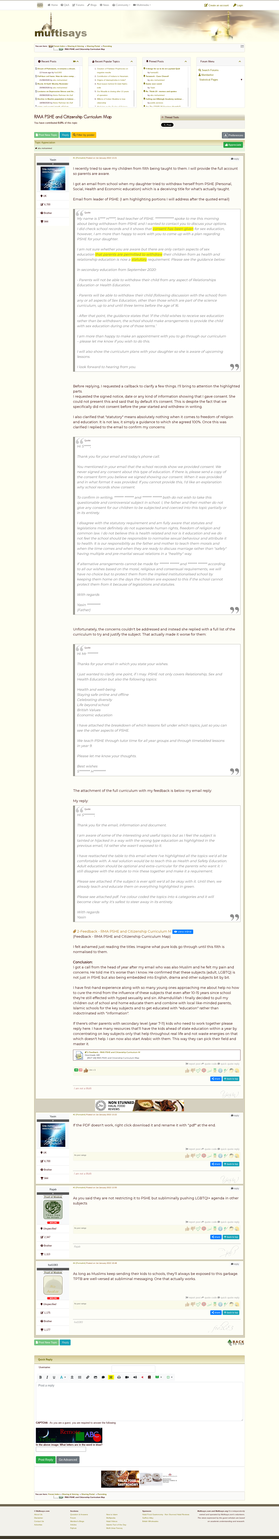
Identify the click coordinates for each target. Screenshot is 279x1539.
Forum (73, 1518)
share (217, 1079)
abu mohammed (60, 80)
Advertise (38, 1525)
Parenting (107, 46)
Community (121, 5)
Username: (45, 1367)
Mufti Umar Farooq (114, 1528)
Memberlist (207, 75)
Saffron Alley (147, 1518)
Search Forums (210, 70)
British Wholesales (150, 1521)
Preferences (235, 135)
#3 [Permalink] (79, 1187)
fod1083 (58, 72)
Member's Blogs (77, 1521)
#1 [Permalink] (79, 158)
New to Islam (111, 1514)
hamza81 (154, 72)
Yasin (152, 88)
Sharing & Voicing (75, 46)
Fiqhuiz (73, 1528)
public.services (156, 103)
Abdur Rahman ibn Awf (63, 95)
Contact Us (39, 1521)
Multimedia (142, 5)
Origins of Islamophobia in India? (111, 80)
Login (239, 5)
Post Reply (45, 1459)
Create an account (218, 5)
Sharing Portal (93, 46)
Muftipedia (110, 1518)
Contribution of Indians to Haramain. (113, 76)
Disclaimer (38, 1518)
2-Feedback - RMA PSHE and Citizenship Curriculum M (123, 931)
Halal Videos (111, 1521)
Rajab (53, 1189)
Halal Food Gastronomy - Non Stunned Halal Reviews (165, 1514)
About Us (38, 1514)
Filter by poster (85, 134)
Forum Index (59, 46)
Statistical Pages (208, 79)
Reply (65, 134)
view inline (184, 931)
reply (236, 159)
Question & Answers (79, 1514)
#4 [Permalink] (79, 1263)
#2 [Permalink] (79, 1115)
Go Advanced (68, 1459)
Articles (73, 1525)
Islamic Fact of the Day (116, 1525)
